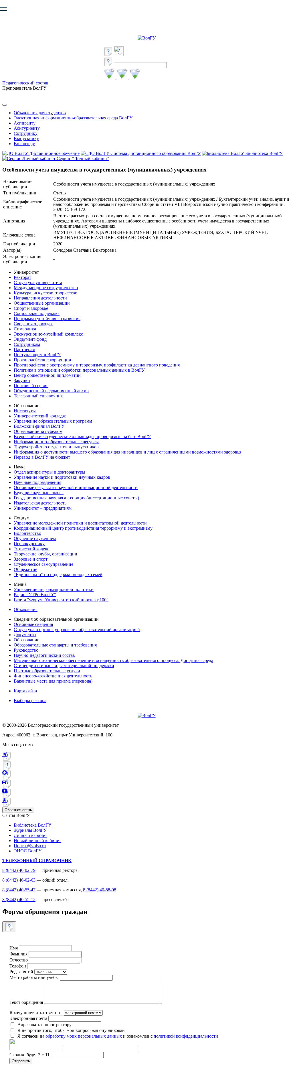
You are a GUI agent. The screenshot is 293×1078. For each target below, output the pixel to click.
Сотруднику (25, 133)
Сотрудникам (27, 344)
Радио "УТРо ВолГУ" (35, 594)
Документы (25, 634)
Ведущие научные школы (39, 492)
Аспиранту (24, 123)
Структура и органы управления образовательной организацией (77, 629)
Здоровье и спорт (30, 559)
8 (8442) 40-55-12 (18, 899)
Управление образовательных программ (53, 421)
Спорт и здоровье (31, 308)
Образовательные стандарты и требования (55, 645)
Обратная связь (18, 810)
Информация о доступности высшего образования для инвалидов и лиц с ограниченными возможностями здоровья (127, 452)
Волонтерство (27, 533)
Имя (13, 947)
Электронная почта (28, 1018)
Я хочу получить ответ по (34, 1012)
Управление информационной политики (54, 589)
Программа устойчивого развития (47, 318)
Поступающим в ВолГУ (37, 354)
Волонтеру (24, 143)
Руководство (26, 650)
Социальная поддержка (37, 313)
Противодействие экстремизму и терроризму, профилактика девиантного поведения (97, 364)
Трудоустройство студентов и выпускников (56, 446)
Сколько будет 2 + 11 (30, 1054)
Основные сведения (33, 624)
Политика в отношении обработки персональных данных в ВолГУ (79, 370)
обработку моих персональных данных (83, 1036)
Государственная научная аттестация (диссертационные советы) (76, 497)
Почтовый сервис (31, 385)
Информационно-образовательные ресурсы (56, 441)
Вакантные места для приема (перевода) (53, 681)
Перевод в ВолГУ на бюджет (42, 457)
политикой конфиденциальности (186, 1036)
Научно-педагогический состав (44, 655)
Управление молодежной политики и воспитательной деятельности (80, 523)
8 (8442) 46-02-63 (18, 880)
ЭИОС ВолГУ (27, 850)
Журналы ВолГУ (30, 830)
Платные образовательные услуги (47, 670)
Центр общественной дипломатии (47, 375)
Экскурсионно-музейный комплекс (48, 334)
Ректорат (22, 277)
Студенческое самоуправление (43, 564)
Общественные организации (42, 303)
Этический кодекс (31, 548)
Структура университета (38, 282)
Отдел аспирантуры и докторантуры (49, 472)
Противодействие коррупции (42, 359)
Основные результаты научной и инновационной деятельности (76, 487)
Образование (26, 639)
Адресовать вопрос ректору (43, 1024)
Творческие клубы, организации (45, 553)
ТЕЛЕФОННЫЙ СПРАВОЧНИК (37, 860)
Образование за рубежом (38, 431)
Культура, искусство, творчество (45, 292)
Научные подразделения (37, 482)
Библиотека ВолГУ (32, 825)
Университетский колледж (40, 415)
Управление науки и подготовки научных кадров (62, 477)
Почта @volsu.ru (30, 845)
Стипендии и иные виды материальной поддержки (64, 665)
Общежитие (25, 569)
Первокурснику (29, 543)
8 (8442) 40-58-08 (99, 889)
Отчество (18, 959)
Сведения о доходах (33, 323)
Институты (25, 410)
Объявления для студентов (40, 112)
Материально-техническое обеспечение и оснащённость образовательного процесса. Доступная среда (113, 660)
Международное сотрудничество (46, 287)
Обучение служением (35, 538)
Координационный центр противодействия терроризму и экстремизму (83, 528)
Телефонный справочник (38, 395)
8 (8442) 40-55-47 (18, 889)
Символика (25, 328)
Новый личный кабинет (37, 840)
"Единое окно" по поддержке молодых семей (58, 574)
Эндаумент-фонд (30, 339)
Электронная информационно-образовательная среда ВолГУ (73, 117)
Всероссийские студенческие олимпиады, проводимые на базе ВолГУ (82, 436)
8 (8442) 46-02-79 (18, 870)
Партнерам (24, 349)
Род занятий (21, 971)
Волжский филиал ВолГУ (39, 426)
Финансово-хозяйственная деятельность (53, 675)
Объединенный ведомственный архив (51, 390)
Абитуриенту (27, 128)
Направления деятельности (40, 297)
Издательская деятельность (40, 502)
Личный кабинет (30, 835)
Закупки (22, 380)
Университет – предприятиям (43, 508)
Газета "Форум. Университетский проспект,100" (61, 599)
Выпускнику (26, 138)
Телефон (17, 965)
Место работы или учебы (34, 977)
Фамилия (18, 953)
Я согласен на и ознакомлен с (117, 1036)
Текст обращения (26, 1002)
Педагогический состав (25, 82)
